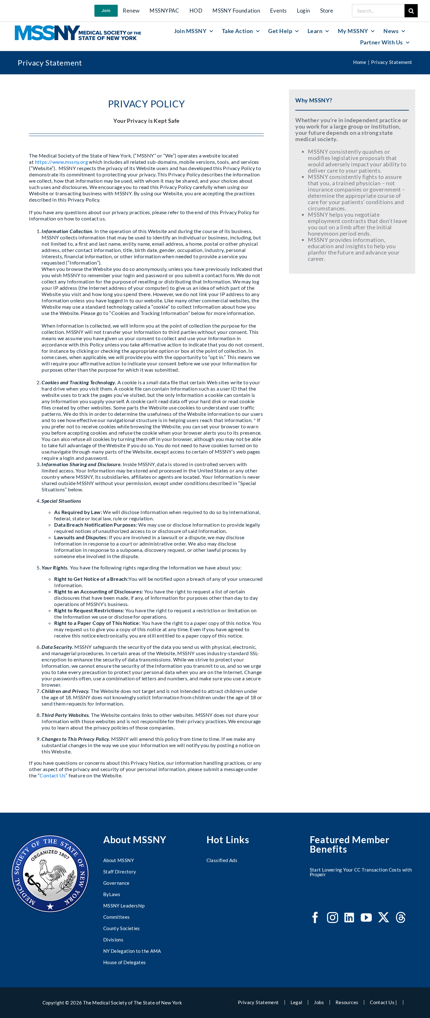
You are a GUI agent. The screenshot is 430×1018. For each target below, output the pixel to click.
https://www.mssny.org (61, 162)
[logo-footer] (50, 837)
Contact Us (52, 775)
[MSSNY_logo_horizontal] (78, 28)
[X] (383, 917)
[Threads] (400, 917)
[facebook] (315, 917)
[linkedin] (349, 917)
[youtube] (366, 917)
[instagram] (332, 917)
